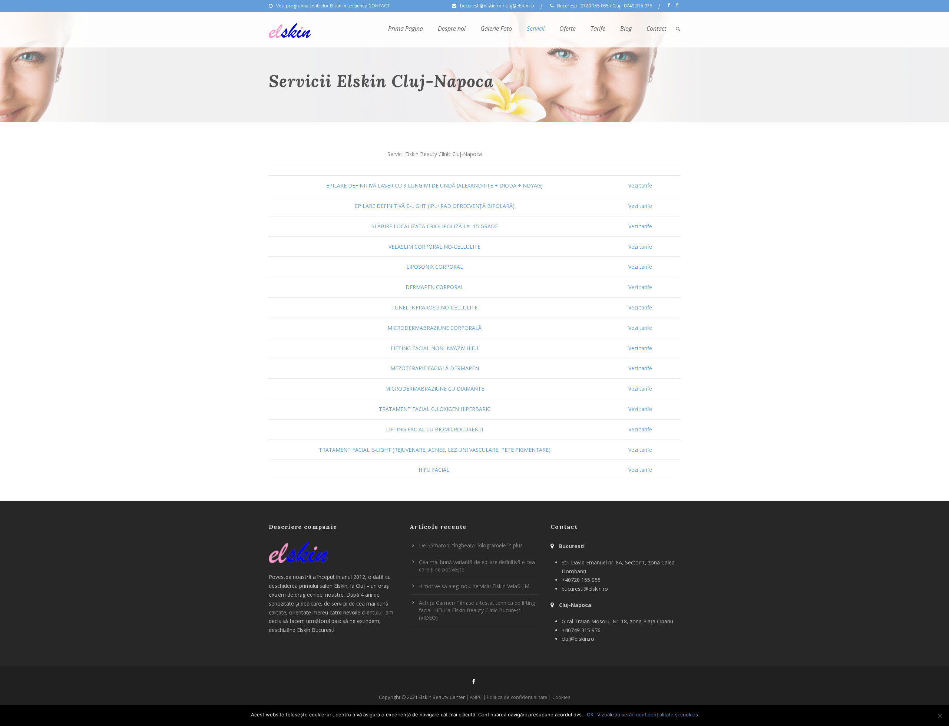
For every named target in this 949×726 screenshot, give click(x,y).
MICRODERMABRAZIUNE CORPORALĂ (434, 327)
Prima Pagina (405, 28)
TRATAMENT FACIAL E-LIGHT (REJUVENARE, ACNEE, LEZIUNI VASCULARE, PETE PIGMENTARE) (434, 449)
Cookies (561, 697)
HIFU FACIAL (435, 469)
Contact (656, 28)
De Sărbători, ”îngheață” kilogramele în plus (471, 545)
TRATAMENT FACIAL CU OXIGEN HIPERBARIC (434, 408)
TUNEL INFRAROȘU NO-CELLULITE (434, 307)
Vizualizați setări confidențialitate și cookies (647, 714)
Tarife (598, 28)
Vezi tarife (640, 185)
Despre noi (452, 28)
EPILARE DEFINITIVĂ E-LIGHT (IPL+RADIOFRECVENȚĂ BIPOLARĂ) (435, 205)
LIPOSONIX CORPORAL (434, 266)
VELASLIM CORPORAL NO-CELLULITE (434, 246)
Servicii (536, 28)
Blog (626, 28)
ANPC (476, 697)
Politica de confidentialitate (517, 697)
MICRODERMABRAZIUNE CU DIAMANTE (434, 388)
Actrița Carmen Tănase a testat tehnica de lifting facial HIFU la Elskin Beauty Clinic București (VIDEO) (477, 610)
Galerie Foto (496, 28)
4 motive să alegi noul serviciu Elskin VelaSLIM (474, 586)
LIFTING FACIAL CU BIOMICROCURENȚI (434, 429)
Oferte (567, 28)
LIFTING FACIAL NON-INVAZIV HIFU (434, 348)
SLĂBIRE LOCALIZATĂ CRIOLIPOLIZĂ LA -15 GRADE (434, 226)
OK (590, 714)
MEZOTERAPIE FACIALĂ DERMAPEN (434, 368)
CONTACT (379, 6)
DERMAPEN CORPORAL (435, 287)
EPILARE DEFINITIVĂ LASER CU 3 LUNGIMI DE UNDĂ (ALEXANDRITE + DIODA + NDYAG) (434, 185)
